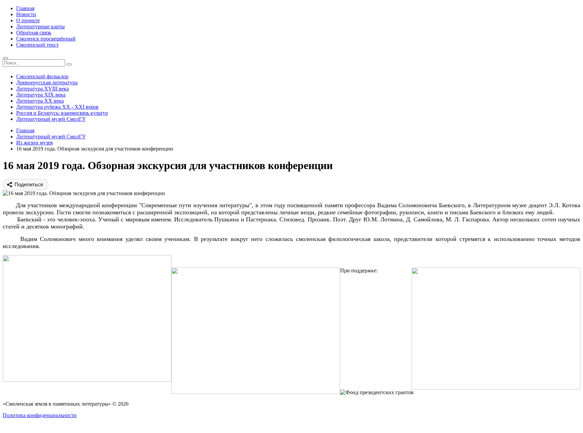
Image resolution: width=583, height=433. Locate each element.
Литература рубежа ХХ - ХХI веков (57, 107)
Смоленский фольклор (42, 76)
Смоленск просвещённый (46, 39)
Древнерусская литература (47, 82)
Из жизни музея (34, 142)
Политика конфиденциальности (40, 415)
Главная (25, 8)
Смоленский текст (37, 45)
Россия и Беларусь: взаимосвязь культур (62, 113)
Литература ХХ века (40, 101)
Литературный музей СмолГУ (51, 119)
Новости (26, 14)
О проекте (28, 20)
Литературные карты (40, 26)
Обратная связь (33, 32)
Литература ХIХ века (40, 95)
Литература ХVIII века (42, 88)
